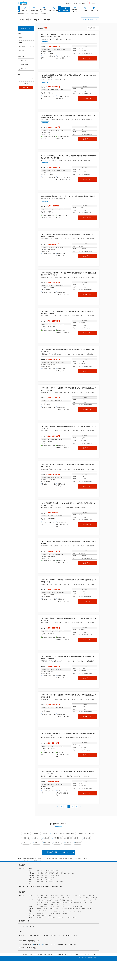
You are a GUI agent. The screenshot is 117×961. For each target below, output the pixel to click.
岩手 (42, 870)
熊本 (49, 881)
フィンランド (40, 902)
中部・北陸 (31, 873)
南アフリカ (59, 908)
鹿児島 (61, 881)
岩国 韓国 (37, 842)
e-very (46, 935)
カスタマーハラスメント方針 (64, 954)
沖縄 (30, 883)
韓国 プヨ (27, 842)
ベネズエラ (78, 911)
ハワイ (30, 913)
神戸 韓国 (68, 842)
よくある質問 (77, 3)
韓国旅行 (42, 13)
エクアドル (71, 911)
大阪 (46, 875)
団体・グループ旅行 (25, 944)
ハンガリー (90, 902)
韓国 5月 (36, 838)
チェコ (70, 902)
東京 (53, 872)
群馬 (46, 872)
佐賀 (42, 881)
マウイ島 (58, 913)
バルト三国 (63, 900)
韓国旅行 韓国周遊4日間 (67, 833)
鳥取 (38, 877)
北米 (30, 910)
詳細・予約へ (87, 58)
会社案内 (25, 954)
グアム (38, 915)
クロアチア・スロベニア (80, 902)
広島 (49, 877)
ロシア (56, 900)
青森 (38, 870)
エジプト (39, 908)
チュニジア (51, 908)
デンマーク (73, 900)
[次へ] (80, 806)
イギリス (69, 899)
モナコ (43, 900)
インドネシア (47, 897)
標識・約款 (33, 954)
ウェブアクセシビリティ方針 (81, 954)
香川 (42, 879)
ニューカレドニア (61, 917)
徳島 (38, 879)
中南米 (30, 911)
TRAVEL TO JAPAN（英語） (28, 948)
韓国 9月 (81, 833)
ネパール (59, 897)
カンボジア (91, 895)
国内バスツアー (23, 886)
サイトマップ (94, 954)
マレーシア (74, 895)
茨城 (38, 872)
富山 (46, 873)
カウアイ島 (64, 913)
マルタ (38, 900)
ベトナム (85, 895)
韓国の (53, 833)
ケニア (83, 908)
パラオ (49, 915)
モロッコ (45, 908)
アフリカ (31, 908)
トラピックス (23, 935)
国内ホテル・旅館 (57, 886)
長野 (57, 873)
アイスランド (48, 902)
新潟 (42, 873)
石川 (49, 873)
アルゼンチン (57, 911)
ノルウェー (81, 900)
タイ (80, 895)
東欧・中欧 (56, 902)
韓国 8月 (91, 833)
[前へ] (57, 806)
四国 (30, 879)
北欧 (68, 900)
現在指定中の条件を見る (89, 19)
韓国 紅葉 (46, 838)
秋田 (49, 870)
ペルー (50, 911)
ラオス (79, 897)
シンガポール (66, 895)
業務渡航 (36, 944)
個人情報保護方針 (50, 954)
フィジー (74, 917)
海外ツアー (22, 895)
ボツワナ (78, 908)
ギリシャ (80, 899)
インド (54, 897)
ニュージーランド (50, 917)
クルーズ (21, 926)
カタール (82, 906)
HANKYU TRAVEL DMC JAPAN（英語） (64, 944)
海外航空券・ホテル (25, 921)
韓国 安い (77, 838)
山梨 (38, 873)
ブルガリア (61, 904)
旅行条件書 (41, 954)
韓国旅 (45, 833)
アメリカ (39, 910)
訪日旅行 (45, 944)
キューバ (45, 911)
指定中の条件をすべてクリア (26, 84)
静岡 (65, 873)
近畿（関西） (32, 875)
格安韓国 (66, 838)
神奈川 (61, 872)
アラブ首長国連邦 (41, 906)
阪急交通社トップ (22, 13)
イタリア (39, 899)
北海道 (30, 868)
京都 (42, 875)
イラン (67, 906)
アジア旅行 (35, 13)
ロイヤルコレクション (70, 935)
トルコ (49, 906)
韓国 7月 (26, 838)
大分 (53, 881)
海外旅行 (29, 13)
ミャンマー (73, 897)
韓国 (51, 895)
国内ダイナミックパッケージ (40, 886)
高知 (49, 879)
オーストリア (63, 902)
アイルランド (50, 900)
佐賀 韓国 (57, 842)
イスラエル (61, 906)
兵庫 (53, 875)
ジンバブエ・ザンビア (68, 908)
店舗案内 (84, 3)
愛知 (69, 873)
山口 (53, 877)
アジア (30, 895)
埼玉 (49, 872)
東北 (30, 870)
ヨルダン (54, 906)
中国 (54, 895)
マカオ (46, 895)
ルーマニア (54, 904)
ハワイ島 (52, 913)
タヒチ (68, 917)
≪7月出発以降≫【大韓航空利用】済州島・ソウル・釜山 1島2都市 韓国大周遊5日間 (68, 196)
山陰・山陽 (31, 877)
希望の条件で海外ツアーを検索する (57, 852)
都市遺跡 (78, 842)
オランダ (86, 899)
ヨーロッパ (31, 899)
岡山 (46, 877)
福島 (57, 870)
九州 (30, 881)
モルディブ (85, 897)
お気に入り (94, 3)
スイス (74, 899)
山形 (53, 870)
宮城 (46, 870)
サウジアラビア (74, 906)
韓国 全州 (47, 842)
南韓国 (36, 833)
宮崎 (57, 881)
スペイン (56, 899)
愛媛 (46, 879)
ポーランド (47, 904)
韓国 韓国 (27, 833)
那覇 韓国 (56, 838)
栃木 (42, 872)
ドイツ (50, 899)
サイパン (44, 915)
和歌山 (57, 875)
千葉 (57, 872)
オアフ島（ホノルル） (42, 913)
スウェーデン (88, 900)
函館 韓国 (87, 838)
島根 (42, 877)
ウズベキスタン (93, 897)
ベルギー (92, 899)
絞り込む (26, 87)
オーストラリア (40, 917)
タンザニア (89, 908)
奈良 (49, 875)
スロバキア (39, 904)
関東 (30, 872)
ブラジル (64, 911)
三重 (73, 873)
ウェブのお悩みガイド (67, 3)
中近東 (30, 906)
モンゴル (59, 895)
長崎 (46, 881)
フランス (45, 899)
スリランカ (66, 897)
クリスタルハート (35, 935)
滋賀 (38, 875)
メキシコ (39, 911)
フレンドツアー (55, 935)
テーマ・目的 (31, 926)
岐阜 (61, 873)
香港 (42, 895)
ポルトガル (63, 899)
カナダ (44, 910)
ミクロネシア (32, 915)
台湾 (38, 895)
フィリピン (39, 897)
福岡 (38, 881)
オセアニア (31, 917)
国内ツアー (22, 868)
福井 (53, 873)
